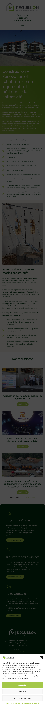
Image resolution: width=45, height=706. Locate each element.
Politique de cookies (13, 703)
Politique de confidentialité (30, 703)
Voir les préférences (22, 698)
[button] (41, 657)
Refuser (22, 691)
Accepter (22, 685)
